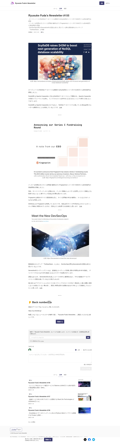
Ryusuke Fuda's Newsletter (25, 3)
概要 (65, 8)
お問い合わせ (55, 437)
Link (60, 107)
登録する (60, 322)
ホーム (55, 8)
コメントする (86, 369)
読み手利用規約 (22, 437)
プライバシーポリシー (32, 437)
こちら (42, 341)
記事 (60, 8)
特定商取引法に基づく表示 (45, 437)
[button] (29, 349)
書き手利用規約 (13, 437)
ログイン (108, 3)
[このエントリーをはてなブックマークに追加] (93, 439)
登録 (102, 3)
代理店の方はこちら (78, 437)
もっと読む (31, 422)
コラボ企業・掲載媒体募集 (66, 437)
